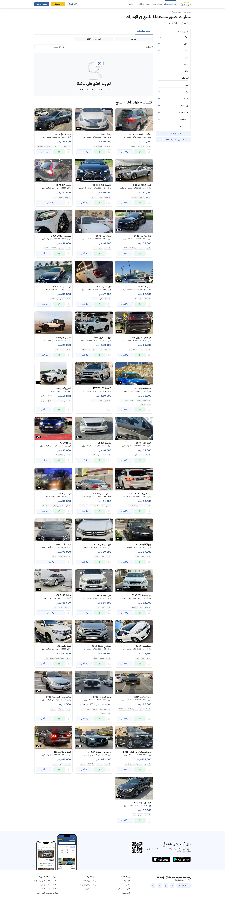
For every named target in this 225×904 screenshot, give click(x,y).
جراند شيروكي (133, 350)
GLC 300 (132, 506)
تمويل (49, 401)
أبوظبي (106, 146)
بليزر (136, 248)
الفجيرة (66, 556)
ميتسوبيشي (61, 709)
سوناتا (134, 815)
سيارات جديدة (157, 4)
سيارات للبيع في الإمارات (88, 884)
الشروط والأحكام (124, 888)
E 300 (133, 607)
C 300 (54, 248)
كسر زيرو (143, 404)
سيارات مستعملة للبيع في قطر (47, 888)
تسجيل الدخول (41, 4)
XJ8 (55, 607)
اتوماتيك (47, 248)
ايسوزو (60, 401)
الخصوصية (126, 893)
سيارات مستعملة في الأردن (48, 884)
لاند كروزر (95, 350)
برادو (98, 607)
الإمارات (183, 885)
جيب (60, 146)
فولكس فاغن (140, 146)
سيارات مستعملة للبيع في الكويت (46, 880)
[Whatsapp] (140, 151)
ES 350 (134, 197)
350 (52, 299)
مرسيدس (61, 248)
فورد (101, 299)
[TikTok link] (166, 885)
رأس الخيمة (145, 400)
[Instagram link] (153, 885)
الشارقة (66, 146)
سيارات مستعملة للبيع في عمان (47, 893)
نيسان (100, 146)
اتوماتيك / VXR (86, 350)
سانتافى (95, 658)
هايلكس (97, 556)
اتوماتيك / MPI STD (49, 506)
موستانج (55, 764)
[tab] (144, 31)
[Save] (118, 111)
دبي (147, 146)
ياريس (137, 658)
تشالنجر (135, 709)
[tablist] (93, 31)
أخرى (54, 401)
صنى (95, 248)
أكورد (136, 455)
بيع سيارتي (57, 4)
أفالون (137, 556)
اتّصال (123, 151)
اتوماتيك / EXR (86, 709)
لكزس (141, 197)
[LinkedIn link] (160, 885)
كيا (61, 455)
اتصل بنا (127, 884)
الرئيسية (127, 880)
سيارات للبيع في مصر (90, 880)
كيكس (132, 400)
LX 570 (94, 400)
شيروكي (54, 146)
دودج (141, 709)
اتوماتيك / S (124, 400)
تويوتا (101, 350)
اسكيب (95, 299)
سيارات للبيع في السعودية (88, 888)
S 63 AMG (91, 764)
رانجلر (56, 350)
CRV (55, 197)
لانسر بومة (53, 709)
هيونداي (102, 658)
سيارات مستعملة (170, 4)
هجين (149, 404)
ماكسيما (91, 506)
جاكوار (60, 607)
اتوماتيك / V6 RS (128, 248)
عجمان (66, 197)
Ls (95, 455)
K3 (57, 455)
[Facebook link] (172, 885)
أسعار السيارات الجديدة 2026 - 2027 (173, 139)
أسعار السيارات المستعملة (173, 133)
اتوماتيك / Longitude (44, 146)
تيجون (133, 146)
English (72, 4)
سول (58, 506)
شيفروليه (142, 248)
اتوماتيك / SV (83, 506)
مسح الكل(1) (174, 22)
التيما (95, 146)
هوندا (60, 197)
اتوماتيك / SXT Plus (125, 709)
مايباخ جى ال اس (130, 764)
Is (135, 299)
